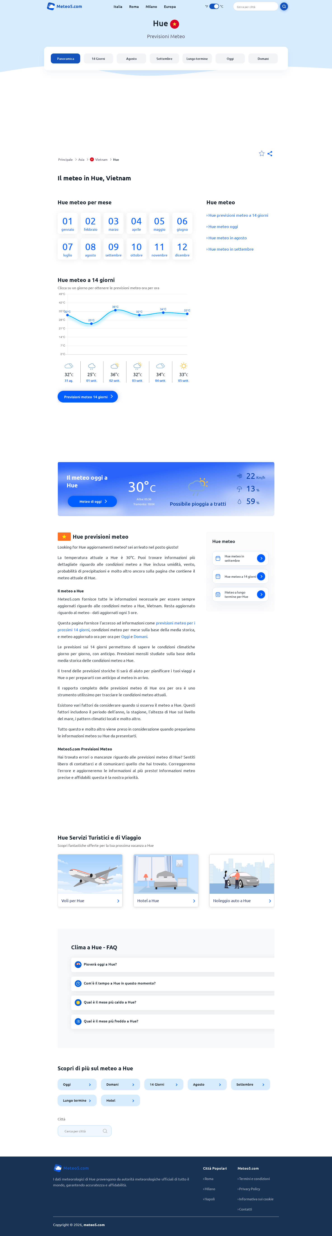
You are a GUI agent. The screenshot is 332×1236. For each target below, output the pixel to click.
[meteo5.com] (64, 6)
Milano (151, 6)
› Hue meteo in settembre (230, 249)
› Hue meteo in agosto (226, 237)
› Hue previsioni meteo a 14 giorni (237, 215)
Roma (134, 6)
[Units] (214, 6)
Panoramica (65, 58)
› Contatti (245, 1209)
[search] (284, 6)
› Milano (209, 1189)
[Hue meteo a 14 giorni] (126, 327)
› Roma (208, 1178)
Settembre (164, 58)
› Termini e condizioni (254, 1178)
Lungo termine (197, 58)
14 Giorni (98, 58)
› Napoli (209, 1199)
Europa (170, 6)
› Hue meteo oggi (222, 226)
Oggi (230, 58)
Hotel (110, 1100)
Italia (118, 6)
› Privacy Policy (249, 1189)
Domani (263, 58)
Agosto (131, 58)
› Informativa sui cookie (256, 1199)
